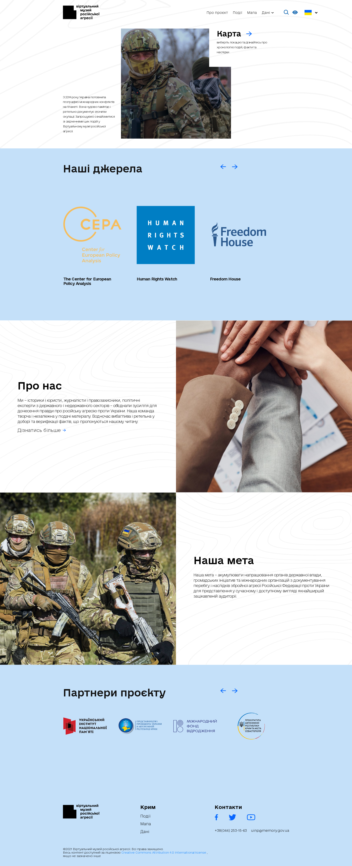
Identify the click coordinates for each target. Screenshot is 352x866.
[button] (286, 12)
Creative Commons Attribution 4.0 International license (164, 852)
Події (237, 12)
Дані (144, 831)
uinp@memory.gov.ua (270, 830)
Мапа (252, 12)
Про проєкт (217, 12)
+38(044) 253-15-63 (231, 830)
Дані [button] (266, 12)
